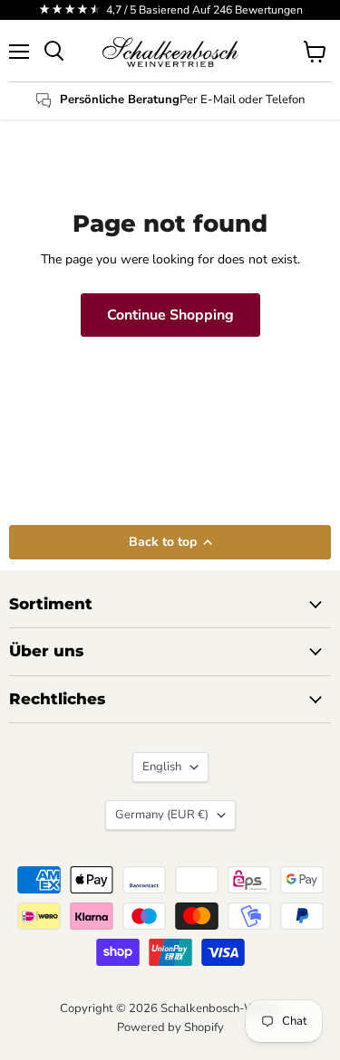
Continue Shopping (170, 315)
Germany (162, 815)
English (161, 767)
